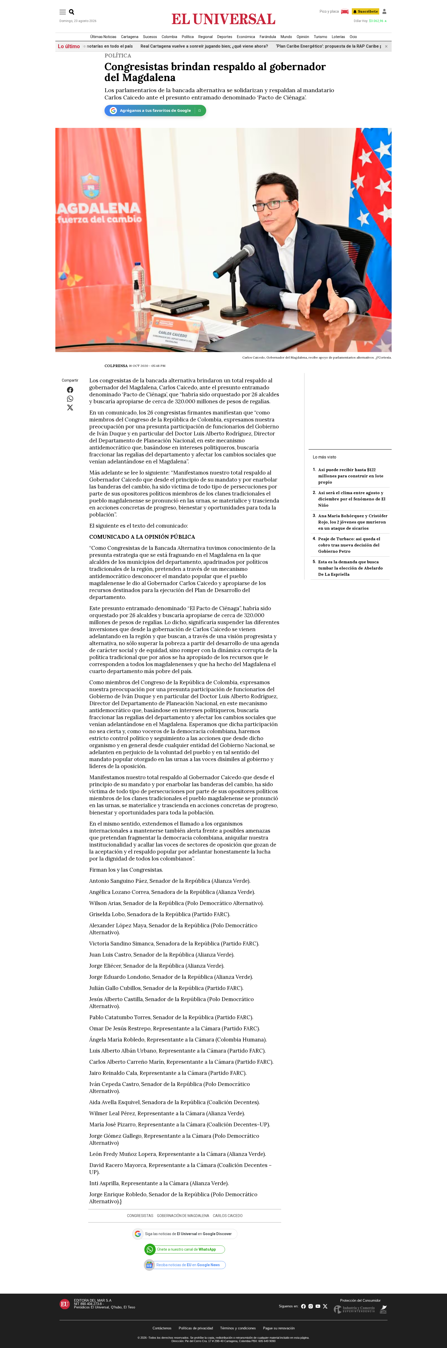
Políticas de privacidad (196, 1328)
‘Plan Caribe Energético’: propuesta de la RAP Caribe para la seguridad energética (330, 46)
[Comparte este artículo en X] (70, 407)
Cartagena (129, 37)
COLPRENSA (116, 365)
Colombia (169, 37)
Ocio (353, 37)
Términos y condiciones (238, 1328)
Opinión (303, 37)
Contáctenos (162, 1328)
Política (188, 37)
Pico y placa (329, 11)
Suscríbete (368, 11)
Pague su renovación (279, 1328)
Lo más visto (324, 457)
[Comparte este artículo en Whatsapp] (70, 398)
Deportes (224, 37)
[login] (384, 11)
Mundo (286, 37)
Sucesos (150, 37)
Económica (246, 37)
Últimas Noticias (103, 37)
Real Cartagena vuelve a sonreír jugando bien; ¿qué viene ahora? (178, 46)
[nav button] (62, 11)
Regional (205, 37)
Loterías (338, 37)
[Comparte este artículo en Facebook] (70, 389)
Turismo (320, 37)
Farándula (268, 37)
